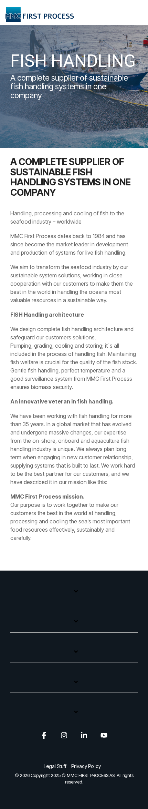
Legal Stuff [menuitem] (55, 766)
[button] (138, 12)
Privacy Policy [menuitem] (86, 766)
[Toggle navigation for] (74, 595)
